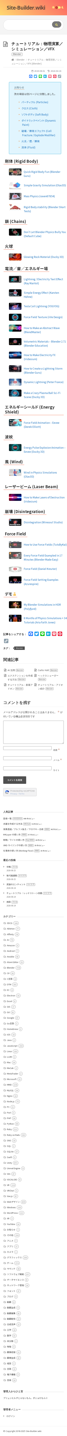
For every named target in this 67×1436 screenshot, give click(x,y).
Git (8, 1012)
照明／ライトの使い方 (18, 839)
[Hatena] (45, 77)
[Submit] (56, 24)
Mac (9, 1062)
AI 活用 (15, 670)
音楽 (9, 1380)
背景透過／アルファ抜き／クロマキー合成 (26, 829)
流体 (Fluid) (28, 147)
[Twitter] (35, 77)
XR (8, 1218)
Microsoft (11, 1079)
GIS (8, 1006)
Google (10, 1017)
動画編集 (11, 1313)
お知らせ (11, 1229)
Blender (20, 59)
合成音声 (11, 1324)
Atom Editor (13, 962)
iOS (8, 1034)
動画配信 (11, 1318)
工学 (9, 1329)
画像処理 (11, 1352)
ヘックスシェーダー (48, 677)
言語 (9, 1368)
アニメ (10, 1240)
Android (11, 950)
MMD (9, 1084)
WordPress (12, 1212)
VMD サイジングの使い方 (18, 845)
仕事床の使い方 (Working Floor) (21, 850)
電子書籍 (11, 1374)
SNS (9, 1140)
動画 (9, 1302)
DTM (9, 984)
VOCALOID (12, 1179)
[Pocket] (49, 77)
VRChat (10, 1190)
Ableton (11, 928)
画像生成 (11, 1357)
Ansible (10, 956)
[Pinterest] (54, 77)
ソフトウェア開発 (15, 1274)
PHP (9, 1118)
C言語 (10, 978)
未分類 (10, 1341)
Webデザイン (13, 1201)
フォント (11, 1290)
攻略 (12, 866)
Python (10, 1123)
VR (8, 1185)
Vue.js (10, 1196)
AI (8, 939)
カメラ (10, 1251)
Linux (9, 1051)
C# (8, 973)
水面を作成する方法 (16, 823)
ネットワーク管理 (15, 1285)
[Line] (40, 77)
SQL (9, 1145)
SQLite (10, 1151)
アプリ (10, 1246)
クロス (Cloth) (29, 108)
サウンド (11, 1268)
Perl (9, 1112)
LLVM (9, 1056)
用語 (12, 901)
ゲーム (10, 1262)
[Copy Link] (59, 77)
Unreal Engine (13, 1168)
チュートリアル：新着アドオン (20, 686)
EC (8, 989)
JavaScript (12, 1045)
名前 (56, 750)
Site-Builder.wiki (26, 7)
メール (57, 760)
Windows (11, 1207)
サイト (56, 770)
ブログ (10, 1296)
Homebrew (12, 1029)
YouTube (11, 1224)
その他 (10, 1235)
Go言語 (10, 1023)
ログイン (11, 1416)
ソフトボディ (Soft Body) (34, 114)
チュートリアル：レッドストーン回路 (29, 893)
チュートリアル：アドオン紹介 (50, 686)
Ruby (9, 1129)
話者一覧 (12, 818)
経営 (9, 1363)
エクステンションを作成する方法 (20, 677)
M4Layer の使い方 (14, 834)
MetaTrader (12, 1073)
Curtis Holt (47, 670)
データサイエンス (15, 1279)
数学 (9, 1335)
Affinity (10, 934)
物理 (9, 1346)
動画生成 (11, 1307)
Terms (21, 793)
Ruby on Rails (13, 1134)
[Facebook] (30, 77)
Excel (9, 1001)
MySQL (10, 1090)
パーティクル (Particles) (34, 102)
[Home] (12, 59)
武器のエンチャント (20, 884)
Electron (11, 995)
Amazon (11, 945)
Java (9, 1040)
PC (8, 1106)
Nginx (9, 1095)
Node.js (10, 1101)
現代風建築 (16, 875)
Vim (8, 1173)
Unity (9, 1162)
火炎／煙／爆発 (30, 141)
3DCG (9, 923)
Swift (9, 1157)
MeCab (10, 1068)
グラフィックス (14, 1257)
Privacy (13, 793)
